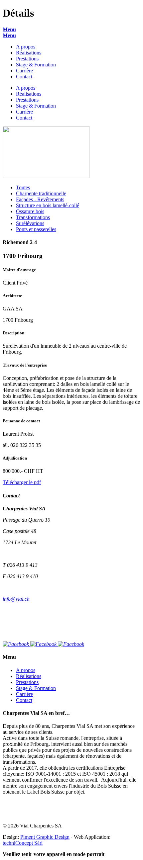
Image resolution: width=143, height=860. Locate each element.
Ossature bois (30, 211)
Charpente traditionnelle (41, 193)
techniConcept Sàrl (23, 843)
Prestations (27, 58)
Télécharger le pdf (22, 482)
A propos (25, 46)
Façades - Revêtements (40, 199)
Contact (24, 76)
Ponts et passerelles (36, 229)
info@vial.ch (16, 599)
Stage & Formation (36, 64)
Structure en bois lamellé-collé (47, 205)
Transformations (33, 217)
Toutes (23, 187)
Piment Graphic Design (45, 837)
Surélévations (30, 223)
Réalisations (28, 52)
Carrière (24, 70)
